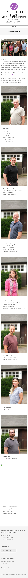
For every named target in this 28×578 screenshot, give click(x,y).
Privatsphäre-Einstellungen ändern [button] (9, 568)
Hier (13, 74)
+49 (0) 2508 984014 (8, 539)
